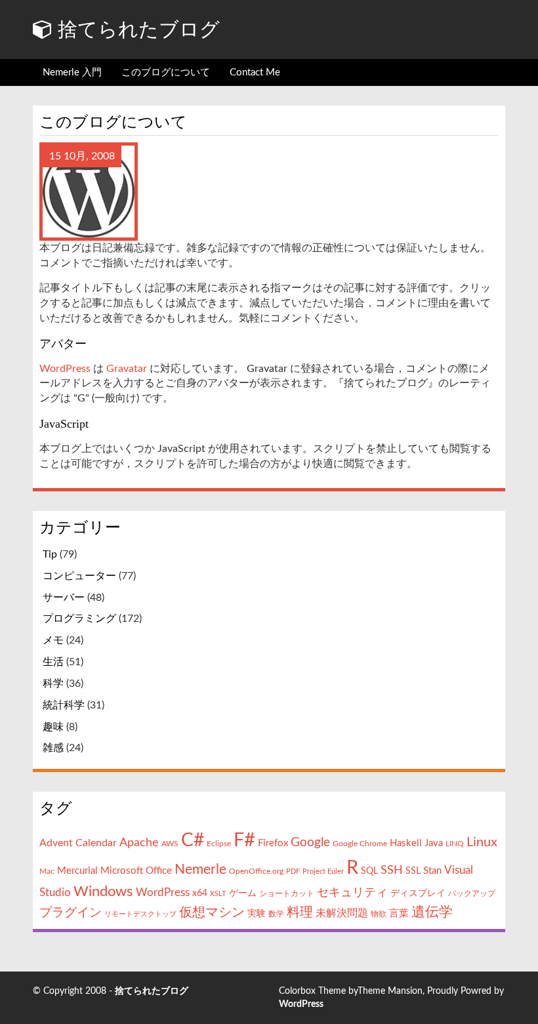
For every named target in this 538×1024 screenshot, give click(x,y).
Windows (103, 892)
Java (433, 843)
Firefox (273, 843)
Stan (432, 871)
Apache (139, 842)
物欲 (378, 914)
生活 (53, 662)
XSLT (218, 893)
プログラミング (79, 618)
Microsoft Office (136, 871)
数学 (276, 914)
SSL (413, 871)
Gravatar (126, 368)
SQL (369, 871)
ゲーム (243, 893)
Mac (46, 871)
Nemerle (200, 869)
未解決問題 (342, 913)
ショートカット (286, 893)
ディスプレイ (417, 893)
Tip (50, 554)
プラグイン (70, 913)
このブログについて (165, 72)
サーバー (64, 597)
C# (192, 841)
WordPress (65, 368)
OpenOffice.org (256, 871)
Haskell (406, 843)
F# (244, 840)
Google (310, 842)
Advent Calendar (78, 843)
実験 (256, 913)
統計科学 (64, 705)
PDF (293, 871)
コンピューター (79, 576)
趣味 (53, 727)
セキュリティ (352, 892)
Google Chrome (360, 844)
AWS (169, 844)
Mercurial (77, 871)
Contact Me (255, 72)
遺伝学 (432, 912)
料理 (300, 912)
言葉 (399, 913)
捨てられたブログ (136, 29)
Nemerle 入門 (72, 72)
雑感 (53, 748)
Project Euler (323, 871)
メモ (53, 640)
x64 (199, 893)
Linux (481, 842)
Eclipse (219, 844)
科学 (53, 683)
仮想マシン (212, 912)
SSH (392, 870)
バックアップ (471, 893)
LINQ (454, 844)
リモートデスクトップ (140, 914)
